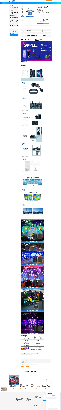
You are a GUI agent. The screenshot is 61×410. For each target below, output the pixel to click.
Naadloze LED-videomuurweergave (34, 353)
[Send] (59, 409)
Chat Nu (40, 23)
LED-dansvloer (14, 20)
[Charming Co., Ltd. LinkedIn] (36, 405)
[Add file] (47, 409)
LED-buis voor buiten (14, 25)
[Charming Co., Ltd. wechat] (13, 33)
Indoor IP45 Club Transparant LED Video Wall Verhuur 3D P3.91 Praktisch (29, 399)
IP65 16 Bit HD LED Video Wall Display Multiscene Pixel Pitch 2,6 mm (14, 386)
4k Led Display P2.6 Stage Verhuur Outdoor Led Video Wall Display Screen (19, 403)
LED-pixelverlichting (14, 21)
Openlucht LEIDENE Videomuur (14, 10)
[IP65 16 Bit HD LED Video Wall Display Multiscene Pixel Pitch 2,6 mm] (14, 380)
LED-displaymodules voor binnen (14, 17)
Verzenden (25, 366)
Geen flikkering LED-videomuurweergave (26, 353)
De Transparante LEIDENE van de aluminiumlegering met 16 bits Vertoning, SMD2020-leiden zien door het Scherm (29, 403)
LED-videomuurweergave (14, 7)
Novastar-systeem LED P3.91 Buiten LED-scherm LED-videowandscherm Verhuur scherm (19, 396)
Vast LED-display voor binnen (14, 14)
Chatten (46, 23)
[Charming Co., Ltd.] (12, 1)
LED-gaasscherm (14, 24)
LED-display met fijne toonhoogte (14, 15)
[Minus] (59, 393)
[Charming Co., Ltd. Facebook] (34, 405)
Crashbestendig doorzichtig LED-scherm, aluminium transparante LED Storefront (29, 396)
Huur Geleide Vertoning (14, 12)
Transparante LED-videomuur (14, 9)
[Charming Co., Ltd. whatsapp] (12, 33)
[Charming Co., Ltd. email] (10, 33)
